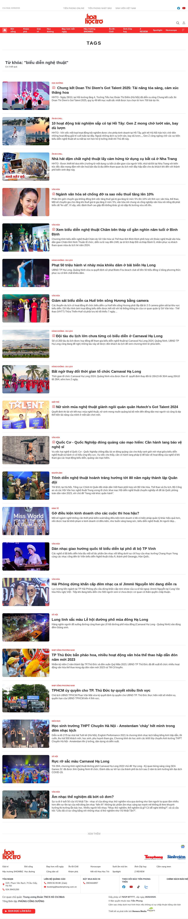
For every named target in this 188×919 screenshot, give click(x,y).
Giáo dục (56, 721)
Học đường (50, 30)
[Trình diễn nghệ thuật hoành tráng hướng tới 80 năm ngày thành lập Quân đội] (25, 485)
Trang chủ (4, 30)
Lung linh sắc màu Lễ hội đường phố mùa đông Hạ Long (100, 619)
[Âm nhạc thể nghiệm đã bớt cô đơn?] (25, 804)
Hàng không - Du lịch (62, 260)
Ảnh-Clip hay (127, 30)
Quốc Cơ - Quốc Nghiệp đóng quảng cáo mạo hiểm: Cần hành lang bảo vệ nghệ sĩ (117, 444)
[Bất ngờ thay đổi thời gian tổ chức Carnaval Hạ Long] (25, 379)
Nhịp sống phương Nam (63, 650)
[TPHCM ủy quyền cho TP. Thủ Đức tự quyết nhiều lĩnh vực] (25, 698)
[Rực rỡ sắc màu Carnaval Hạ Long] (25, 769)
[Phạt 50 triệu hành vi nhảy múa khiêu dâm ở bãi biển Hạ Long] (25, 273)
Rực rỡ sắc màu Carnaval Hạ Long (80, 761)
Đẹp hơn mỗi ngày (68, 30)
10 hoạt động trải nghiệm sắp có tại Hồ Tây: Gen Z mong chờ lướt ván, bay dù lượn (115, 125)
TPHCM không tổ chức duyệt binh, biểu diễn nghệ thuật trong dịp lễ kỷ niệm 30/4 (114, 834)
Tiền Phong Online (73, 8)
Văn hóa (56, 189)
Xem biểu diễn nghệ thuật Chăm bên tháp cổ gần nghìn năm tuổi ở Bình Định (115, 232)
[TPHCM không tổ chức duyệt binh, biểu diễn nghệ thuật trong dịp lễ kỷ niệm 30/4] (25, 840)
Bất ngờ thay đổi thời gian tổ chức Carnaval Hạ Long (96, 371)
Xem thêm (183, 30)
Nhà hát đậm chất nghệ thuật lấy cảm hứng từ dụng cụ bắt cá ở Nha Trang (114, 159)
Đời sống (13, 30)
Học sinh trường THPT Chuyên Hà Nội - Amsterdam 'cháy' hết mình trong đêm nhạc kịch (113, 728)
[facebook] (178, 8)
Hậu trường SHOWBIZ (89, 30)
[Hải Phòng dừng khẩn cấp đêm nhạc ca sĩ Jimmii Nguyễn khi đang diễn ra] (25, 592)
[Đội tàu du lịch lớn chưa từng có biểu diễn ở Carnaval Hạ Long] (25, 344)
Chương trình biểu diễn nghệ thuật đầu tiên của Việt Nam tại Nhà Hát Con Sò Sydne (116, 905)
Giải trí (39, 30)
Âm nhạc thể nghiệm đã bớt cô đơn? (83, 797)
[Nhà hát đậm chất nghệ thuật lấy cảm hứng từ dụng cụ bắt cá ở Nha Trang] (25, 167)
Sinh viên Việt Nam (125, 8)
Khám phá (26, 30)
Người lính (57, 473)
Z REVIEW (144, 30)
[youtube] (184, 8)
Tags (94, 43)
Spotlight (157, 30)
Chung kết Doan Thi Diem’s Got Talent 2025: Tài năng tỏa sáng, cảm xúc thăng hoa (115, 90)
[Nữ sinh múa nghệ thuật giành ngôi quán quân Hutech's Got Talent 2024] (25, 415)
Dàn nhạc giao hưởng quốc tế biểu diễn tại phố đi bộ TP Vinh (104, 549)
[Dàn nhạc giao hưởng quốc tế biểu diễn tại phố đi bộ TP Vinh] (25, 556)
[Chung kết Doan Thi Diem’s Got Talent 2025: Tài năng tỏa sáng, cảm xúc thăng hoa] (25, 96)
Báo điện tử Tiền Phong (94, 19)
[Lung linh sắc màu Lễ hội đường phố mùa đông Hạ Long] (25, 627)
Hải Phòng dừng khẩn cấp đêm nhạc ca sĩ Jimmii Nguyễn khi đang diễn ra (114, 584)
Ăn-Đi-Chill (112, 30)
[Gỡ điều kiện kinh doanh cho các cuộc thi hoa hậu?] (25, 521)
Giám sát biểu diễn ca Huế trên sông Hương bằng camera (100, 301)
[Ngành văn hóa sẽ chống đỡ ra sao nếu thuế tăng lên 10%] (25, 202)
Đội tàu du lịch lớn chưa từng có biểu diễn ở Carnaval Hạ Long (109, 336)
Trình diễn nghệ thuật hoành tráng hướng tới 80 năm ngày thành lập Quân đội (114, 480)
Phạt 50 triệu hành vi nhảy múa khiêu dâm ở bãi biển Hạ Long (104, 265)
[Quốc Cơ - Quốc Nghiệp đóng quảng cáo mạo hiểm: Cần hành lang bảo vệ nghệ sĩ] (25, 450)
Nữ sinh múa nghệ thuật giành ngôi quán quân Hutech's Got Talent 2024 (117, 407)
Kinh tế (55, 508)
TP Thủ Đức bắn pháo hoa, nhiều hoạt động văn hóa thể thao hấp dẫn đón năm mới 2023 (115, 657)
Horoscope (171, 30)
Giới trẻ (55, 402)
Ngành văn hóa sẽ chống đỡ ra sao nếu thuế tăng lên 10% (105, 194)
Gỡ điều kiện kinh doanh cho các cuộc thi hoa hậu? (95, 513)
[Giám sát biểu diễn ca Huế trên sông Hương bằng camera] (25, 308)
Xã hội (55, 615)
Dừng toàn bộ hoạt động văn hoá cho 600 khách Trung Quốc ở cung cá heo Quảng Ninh (114, 870)
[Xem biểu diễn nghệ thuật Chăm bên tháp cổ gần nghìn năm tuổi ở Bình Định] (25, 237)
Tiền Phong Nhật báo (100, 8)
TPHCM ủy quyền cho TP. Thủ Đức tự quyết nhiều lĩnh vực (101, 690)
